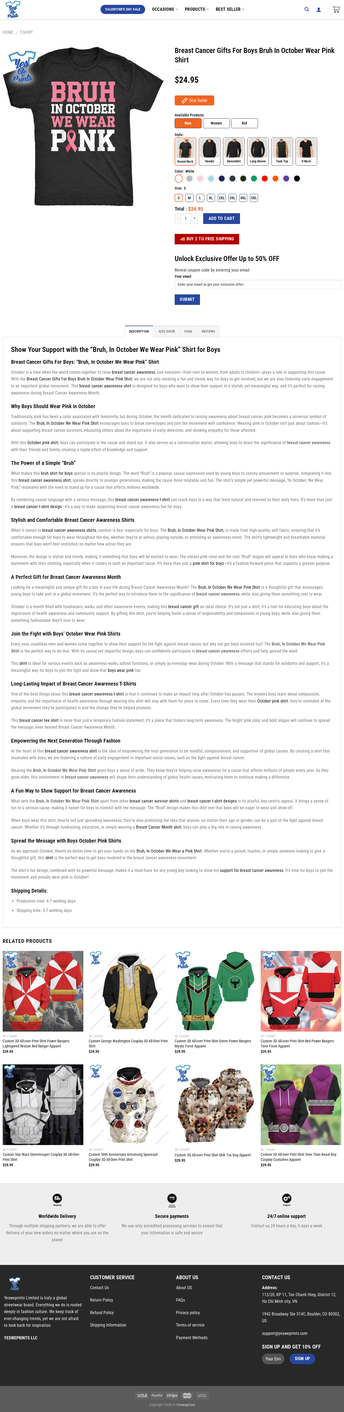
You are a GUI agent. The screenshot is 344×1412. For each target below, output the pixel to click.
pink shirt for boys (208, 563)
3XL (232, 198)
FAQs (180, 1300)
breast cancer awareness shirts (69, 530)
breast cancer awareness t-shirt (142, 499)
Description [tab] (139, 331)
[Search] (306, 9)
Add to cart (222, 218)
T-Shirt (26, 32)
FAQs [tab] (188, 331)
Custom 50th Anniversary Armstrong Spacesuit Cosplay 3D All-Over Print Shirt (123, 1157)
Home (8, 32)
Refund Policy (102, 1312)
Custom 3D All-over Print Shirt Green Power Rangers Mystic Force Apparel (213, 1044)
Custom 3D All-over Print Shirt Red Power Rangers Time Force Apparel (297, 1044)
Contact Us (99, 1287)
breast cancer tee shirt (39, 720)
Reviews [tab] (208, 331)
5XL (254, 198)
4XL (243, 198)
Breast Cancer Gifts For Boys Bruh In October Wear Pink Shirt (79, 378)
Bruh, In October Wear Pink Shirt (195, 530)
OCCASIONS (163, 9)
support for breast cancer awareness (251, 870)
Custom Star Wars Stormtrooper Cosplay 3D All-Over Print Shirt (41, 1157)
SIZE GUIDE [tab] (167, 331)
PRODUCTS (195, 9)
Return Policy (101, 1300)
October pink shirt (42, 442)
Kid (244, 123)
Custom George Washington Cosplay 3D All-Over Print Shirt (128, 1044)
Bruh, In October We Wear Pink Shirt (68, 423)
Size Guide (198, 100)
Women (216, 123)
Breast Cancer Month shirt (158, 827)
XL (211, 198)
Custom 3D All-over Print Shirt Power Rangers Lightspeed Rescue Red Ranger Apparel (36, 1044)
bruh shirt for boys (57, 473)
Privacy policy (188, 1312)
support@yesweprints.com (284, 1333)
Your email (183, 276)
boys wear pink (121, 670)
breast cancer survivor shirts (154, 801)
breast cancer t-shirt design (38, 506)
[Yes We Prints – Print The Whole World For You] (18, 9)
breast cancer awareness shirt (105, 385)
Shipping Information (108, 1325)
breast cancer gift (183, 606)
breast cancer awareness (133, 372)
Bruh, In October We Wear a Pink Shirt (169, 851)
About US (184, 1287)
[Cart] (336, 9)
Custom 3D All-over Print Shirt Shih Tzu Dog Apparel (213, 1155)
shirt (23, 663)
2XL (222, 198)
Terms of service (190, 1325)
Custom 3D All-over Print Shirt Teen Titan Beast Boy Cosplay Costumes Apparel (298, 1157)
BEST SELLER (228, 9)
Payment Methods (191, 1337)
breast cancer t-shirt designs (212, 801)
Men (188, 123)
